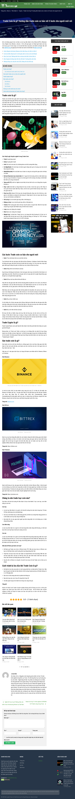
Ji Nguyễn (45, 26)
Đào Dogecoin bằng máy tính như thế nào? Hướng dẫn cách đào (20, 59)
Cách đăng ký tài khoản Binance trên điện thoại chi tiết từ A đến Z (20, 51)
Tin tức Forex (70, 6)
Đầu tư (70, 4)
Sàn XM (63, 47)
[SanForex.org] (9, 5)
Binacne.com (11, 401)
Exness (40, 761)
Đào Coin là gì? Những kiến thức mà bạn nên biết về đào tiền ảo (20, 56)
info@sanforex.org (11, 777)
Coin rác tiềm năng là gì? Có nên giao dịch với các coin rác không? (20, 53)
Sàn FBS (63, 92)
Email (20, 730)
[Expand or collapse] (45, 66)
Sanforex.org (18, 797)
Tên (5, 730)
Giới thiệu (9, 1)
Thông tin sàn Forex (51, 4)
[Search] (17, 1)
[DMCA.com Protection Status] (5, 779)
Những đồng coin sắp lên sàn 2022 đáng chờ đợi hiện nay (18, 61)
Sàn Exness (64, 58)
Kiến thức (62, 4)
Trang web (35, 730)
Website (55, 52)
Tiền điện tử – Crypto (17, 11)
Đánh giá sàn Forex (37, 4)
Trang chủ (3, 1)
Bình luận (6, 717)
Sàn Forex (22, 767)
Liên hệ (13, 1)
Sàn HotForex (64, 81)
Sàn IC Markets (65, 69)
